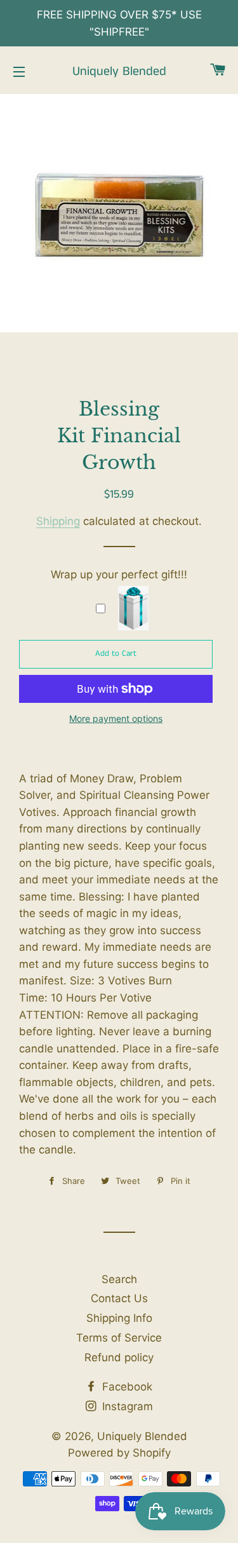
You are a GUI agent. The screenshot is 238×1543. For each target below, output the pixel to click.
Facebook (125, 1386)
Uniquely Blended (119, 72)
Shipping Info (119, 1318)
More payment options (115, 718)
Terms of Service (119, 1337)
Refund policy (119, 1357)
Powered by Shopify (119, 1452)
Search (119, 1279)
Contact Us (119, 1298)
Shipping (58, 521)
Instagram (126, 1406)
